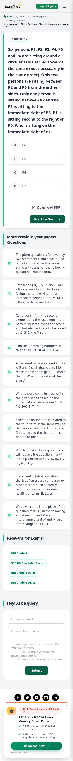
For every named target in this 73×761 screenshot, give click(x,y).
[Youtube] (36, 697)
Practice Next (44, 219)
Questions (21, 17)
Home (9, 16)
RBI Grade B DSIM (23, 582)
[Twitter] (27, 697)
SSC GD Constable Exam (27, 563)
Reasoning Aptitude (39, 17)
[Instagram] (45, 697)
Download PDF (48, 207)
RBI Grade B (19, 553)
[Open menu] (64, 6)
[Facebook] (17, 697)
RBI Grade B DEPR (23, 573)
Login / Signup (47, 6)
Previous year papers (15, 21)
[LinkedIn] (55, 697)
